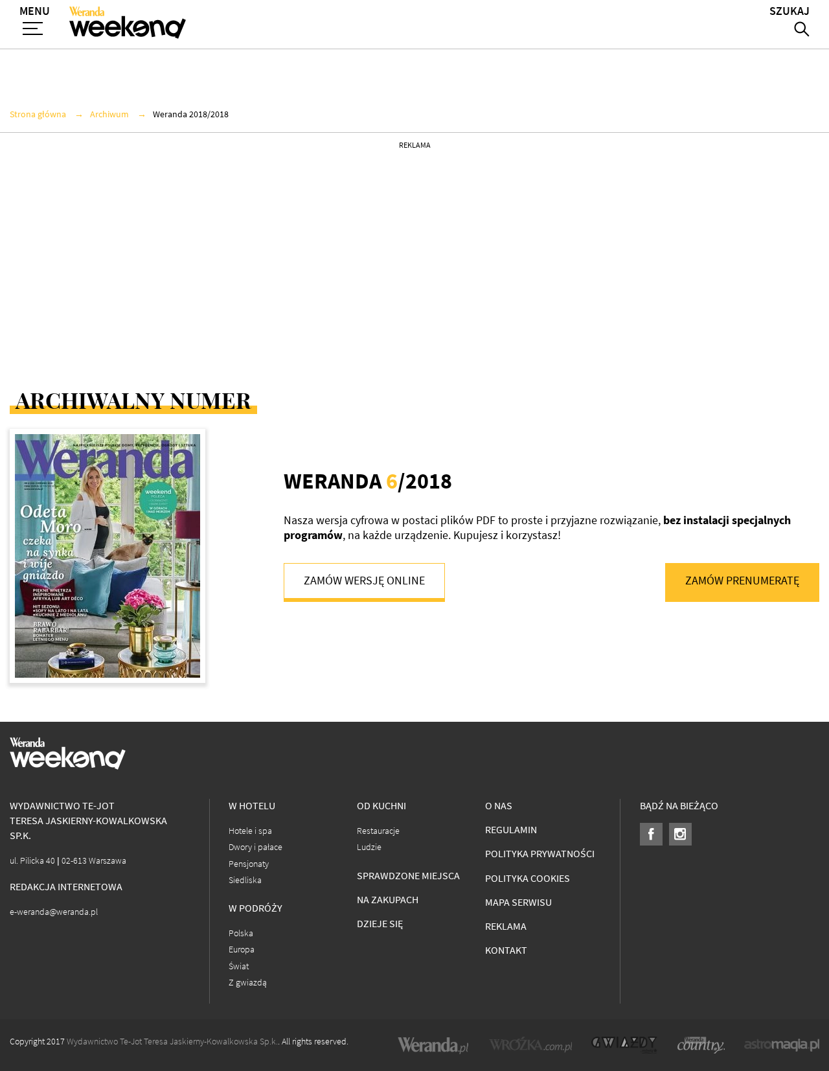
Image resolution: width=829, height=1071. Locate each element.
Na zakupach (387, 899)
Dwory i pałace (255, 847)
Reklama (506, 926)
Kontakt (506, 950)
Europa (242, 949)
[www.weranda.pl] (433, 1045)
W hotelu (252, 805)
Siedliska (245, 880)
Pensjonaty (249, 864)
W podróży (255, 908)
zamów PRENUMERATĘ (742, 580)
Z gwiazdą (248, 982)
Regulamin (511, 829)
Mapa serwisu (518, 902)
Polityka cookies (527, 878)
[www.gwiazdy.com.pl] (624, 1045)
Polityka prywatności (540, 853)
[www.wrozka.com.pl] (530, 1045)
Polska (241, 933)
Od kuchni (381, 805)
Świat (239, 966)
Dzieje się (380, 923)
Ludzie (369, 847)
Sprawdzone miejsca (408, 875)
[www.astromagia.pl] (781, 1045)
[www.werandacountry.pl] (701, 1045)
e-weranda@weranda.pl (54, 912)
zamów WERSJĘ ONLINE (364, 580)
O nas (498, 805)
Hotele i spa (250, 831)
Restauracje (378, 831)
